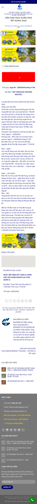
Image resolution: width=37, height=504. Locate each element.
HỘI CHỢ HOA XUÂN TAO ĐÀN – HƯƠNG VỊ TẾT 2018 (27, 351)
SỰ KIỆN (23, 497)
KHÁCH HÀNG (12, 498)
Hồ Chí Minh (15, 14)
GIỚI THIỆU (16, 497)
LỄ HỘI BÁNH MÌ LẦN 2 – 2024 (18, 460)
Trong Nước (21, 15)
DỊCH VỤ (20, 498)
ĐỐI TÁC (29, 497)
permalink (18, 312)
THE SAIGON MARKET (9, 351)
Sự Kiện (14, 15)
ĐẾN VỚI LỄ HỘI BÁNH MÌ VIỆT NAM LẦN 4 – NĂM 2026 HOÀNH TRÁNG (21, 369)
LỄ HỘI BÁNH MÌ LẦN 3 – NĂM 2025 (20, 381)
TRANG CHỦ (8, 497)
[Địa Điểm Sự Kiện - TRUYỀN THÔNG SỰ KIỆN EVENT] (19, 7)
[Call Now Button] (32, 500)
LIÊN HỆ (26, 498)
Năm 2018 (29, 14)
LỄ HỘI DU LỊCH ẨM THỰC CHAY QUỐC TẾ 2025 (19, 375)
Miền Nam (23, 14)
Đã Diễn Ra (7, 14)
